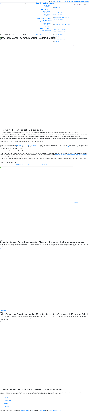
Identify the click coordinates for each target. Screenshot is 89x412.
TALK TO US (85, 4)
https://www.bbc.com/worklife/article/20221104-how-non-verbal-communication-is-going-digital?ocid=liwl (24, 164)
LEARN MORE (76, 203)
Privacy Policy (41, 410)
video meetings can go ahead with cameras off (26, 145)
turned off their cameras (69, 146)
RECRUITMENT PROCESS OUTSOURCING (63, 24)
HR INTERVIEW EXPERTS (60, 29)
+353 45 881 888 (78, 1)
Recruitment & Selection (8, 399)
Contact (5, 404)
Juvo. (32, 410)
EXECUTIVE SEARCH (57, 14)
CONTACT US (57, 44)
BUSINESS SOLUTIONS (57, 22)
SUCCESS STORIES (58, 12)
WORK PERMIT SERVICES (60, 31)
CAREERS (56, 41)
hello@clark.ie (85, 1)
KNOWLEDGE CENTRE (59, 39)
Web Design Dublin (25, 410)
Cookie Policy (6, 406)
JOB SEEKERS (57, 7)
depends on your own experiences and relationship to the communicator (71, 154)
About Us (6, 397)
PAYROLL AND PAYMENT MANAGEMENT (63, 27)
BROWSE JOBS (77, 4)
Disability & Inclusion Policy (55, 410)
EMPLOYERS (57, 10)
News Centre (6, 403)
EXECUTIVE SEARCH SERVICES (61, 17)
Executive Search (7, 400)
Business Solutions (7, 402)
